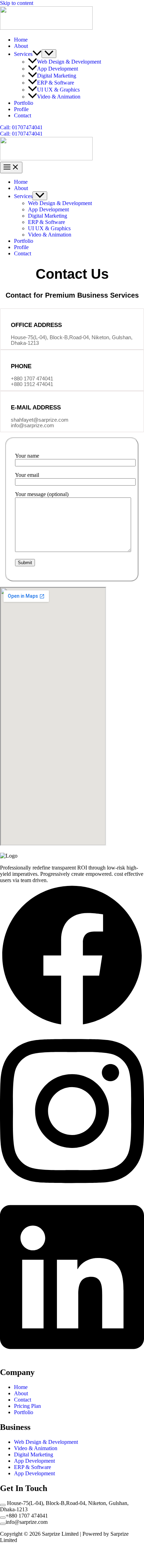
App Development (57, 69)
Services (23, 54)
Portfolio (23, 103)
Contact (22, 115)
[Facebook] (72, 1025)
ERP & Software (55, 83)
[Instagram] (72, 1191)
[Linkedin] (72, 1357)
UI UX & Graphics (58, 90)
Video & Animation (58, 97)
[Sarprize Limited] (46, 28)
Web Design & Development (69, 62)
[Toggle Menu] (49, 53)
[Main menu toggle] (11, 167)
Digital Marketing (56, 76)
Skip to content (16, 3)
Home (21, 40)
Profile (21, 109)
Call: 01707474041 (21, 134)
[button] (37, 54)
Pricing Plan (27, 1406)
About (21, 46)
